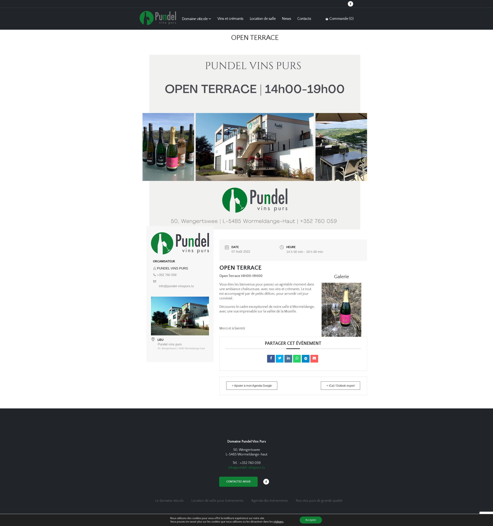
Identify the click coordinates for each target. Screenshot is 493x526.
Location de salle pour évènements (217, 501)
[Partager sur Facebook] (271, 359)
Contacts (304, 19)
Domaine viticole (195, 19)
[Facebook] (350, 4)
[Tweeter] (279, 359)
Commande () (341, 19)
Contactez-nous (238, 481)
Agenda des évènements (269, 501)
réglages (278, 521)
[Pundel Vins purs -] (158, 18)
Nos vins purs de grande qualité (319, 501)
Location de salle (263, 19)
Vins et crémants (230, 19)
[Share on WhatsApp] (297, 359)
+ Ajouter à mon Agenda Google (252, 385)
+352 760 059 (166, 275)
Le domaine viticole (169, 501)
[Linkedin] (288, 359)
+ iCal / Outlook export (340, 385)
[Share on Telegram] (305, 359)
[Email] (314, 359)
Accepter (310, 520)
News (286, 19)
